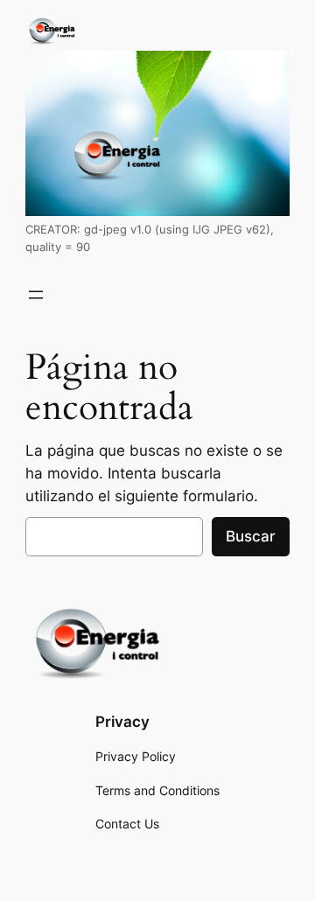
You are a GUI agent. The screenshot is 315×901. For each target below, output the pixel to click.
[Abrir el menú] (35, 294)
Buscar (251, 536)
